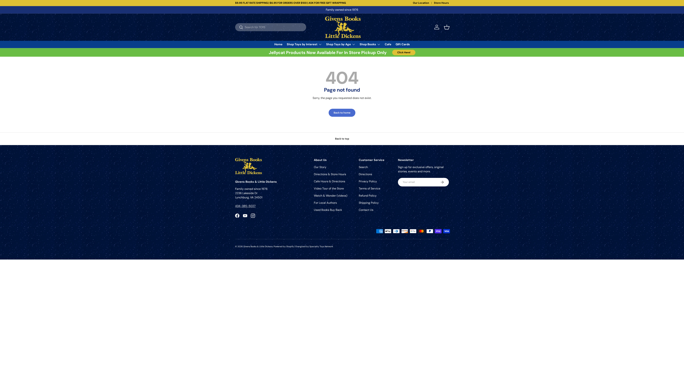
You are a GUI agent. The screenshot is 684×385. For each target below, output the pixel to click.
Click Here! (403, 52)
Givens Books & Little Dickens (258, 246)
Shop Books (368, 44)
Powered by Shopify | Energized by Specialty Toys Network (303, 246)
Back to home (342, 112)
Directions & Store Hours (330, 174)
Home (278, 44)
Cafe (388, 44)
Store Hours (441, 2)
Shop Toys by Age (338, 44)
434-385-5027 (245, 206)
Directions (365, 174)
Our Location (421, 2)
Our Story (320, 167)
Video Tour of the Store (329, 188)
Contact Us (366, 210)
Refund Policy (368, 195)
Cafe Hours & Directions (329, 181)
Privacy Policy (368, 181)
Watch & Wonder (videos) (330, 195)
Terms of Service (369, 188)
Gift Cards (403, 44)
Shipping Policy (369, 203)
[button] (447, 27)
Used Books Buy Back (328, 210)
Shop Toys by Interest (302, 44)
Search (363, 167)
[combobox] (270, 27)
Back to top (342, 138)
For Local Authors (325, 203)
